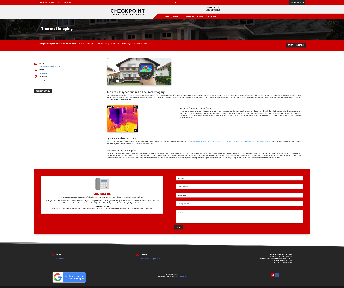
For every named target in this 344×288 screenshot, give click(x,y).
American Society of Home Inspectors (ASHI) (206, 141)
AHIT (108, 141)
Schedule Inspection (297, 2)
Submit (178, 227)
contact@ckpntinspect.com (50, 2)
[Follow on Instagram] (168, 2)
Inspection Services (194, 16)
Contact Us (213, 16)
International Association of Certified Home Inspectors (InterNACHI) (248, 141)
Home (167, 16)
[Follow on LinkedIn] (175, 2)
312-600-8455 (66, 2)
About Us (177, 16)
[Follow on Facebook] (172, 2)
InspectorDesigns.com (180, 276)
